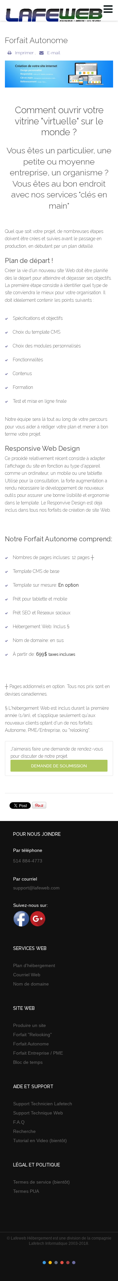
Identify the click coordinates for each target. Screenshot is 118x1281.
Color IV (62, 1262)
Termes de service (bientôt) (41, 1182)
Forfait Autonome (31, 1043)
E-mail (53, 52)
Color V (67, 1262)
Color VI (73, 1262)
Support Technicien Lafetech (42, 1103)
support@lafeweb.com (36, 887)
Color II (50, 1262)
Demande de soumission (59, 765)
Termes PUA (26, 1191)
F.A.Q (19, 1122)
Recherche (24, 1131)
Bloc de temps (28, 1062)
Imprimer (24, 52)
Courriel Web (26, 974)
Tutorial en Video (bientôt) (40, 1140)
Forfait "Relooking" (32, 1034)
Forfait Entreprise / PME (38, 1053)
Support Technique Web (38, 1112)
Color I (44, 1262)
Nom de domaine (31, 983)
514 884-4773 (27, 860)
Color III (56, 1262)
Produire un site (29, 1025)
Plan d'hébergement (34, 965)
